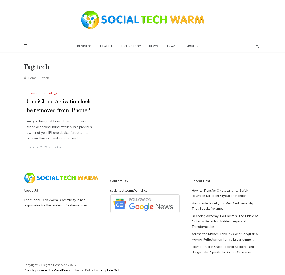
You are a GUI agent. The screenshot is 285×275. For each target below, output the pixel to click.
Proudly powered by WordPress (47, 270)
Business (84, 46)
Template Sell (109, 270)
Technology (130, 46)
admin (60, 147)
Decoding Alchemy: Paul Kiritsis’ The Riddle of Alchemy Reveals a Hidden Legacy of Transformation (225, 221)
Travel (172, 46)
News (153, 46)
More (191, 46)
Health (106, 46)
